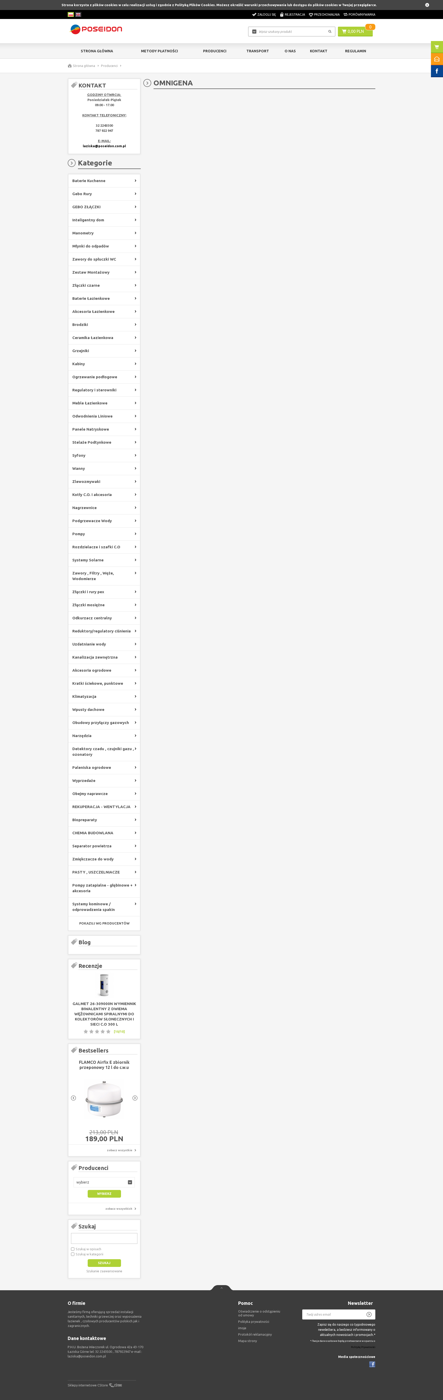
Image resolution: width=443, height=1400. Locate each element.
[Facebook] (372, 1364)
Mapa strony (247, 1341)
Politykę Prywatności (363, 1347)
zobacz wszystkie (119, 1150)
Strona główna (97, 51)
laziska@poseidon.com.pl (104, 146)
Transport (257, 51)
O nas (290, 51)
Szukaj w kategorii (89, 1254)
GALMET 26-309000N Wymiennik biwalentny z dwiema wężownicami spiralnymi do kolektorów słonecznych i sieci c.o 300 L (104, 1013)
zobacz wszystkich (118, 1208)
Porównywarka (362, 14)
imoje (242, 1328)
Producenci (214, 51)
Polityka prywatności (253, 1321)
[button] (104, 1182)
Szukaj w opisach (88, 1249)
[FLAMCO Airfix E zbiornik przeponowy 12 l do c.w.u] (104, 1099)
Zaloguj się (266, 14)
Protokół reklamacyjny (255, 1334)
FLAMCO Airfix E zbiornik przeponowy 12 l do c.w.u (104, 1065)
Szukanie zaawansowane (104, 1271)
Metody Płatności (159, 51)
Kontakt (318, 51)
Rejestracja (295, 14)
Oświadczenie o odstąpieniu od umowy (259, 1313)
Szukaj (87, 1226)
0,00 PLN (356, 31)
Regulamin (355, 51)
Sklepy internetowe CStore (88, 1385)
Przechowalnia (327, 14)
